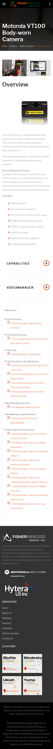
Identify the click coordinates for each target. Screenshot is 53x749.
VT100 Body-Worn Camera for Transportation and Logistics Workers (28, 479)
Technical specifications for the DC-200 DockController (27, 385)
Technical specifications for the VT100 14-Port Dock (29, 376)
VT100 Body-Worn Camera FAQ (25, 354)
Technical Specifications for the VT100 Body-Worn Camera (29, 341)
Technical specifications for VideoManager (23, 420)
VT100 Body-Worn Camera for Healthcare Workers (25, 462)
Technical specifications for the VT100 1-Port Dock (29, 367)
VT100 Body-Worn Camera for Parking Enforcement (28, 497)
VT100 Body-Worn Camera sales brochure (26, 325)
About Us (6, 613)
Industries (7, 628)
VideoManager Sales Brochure (25, 407)
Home (4, 46)
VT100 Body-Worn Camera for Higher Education (28, 488)
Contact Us (7, 638)
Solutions (13, 46)
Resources (10, 310)
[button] (26, 263)
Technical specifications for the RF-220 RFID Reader (27, 393)
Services (6, 623)
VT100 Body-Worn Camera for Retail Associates (28, 444)
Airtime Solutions (10, 633)
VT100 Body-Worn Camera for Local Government (27, 506)
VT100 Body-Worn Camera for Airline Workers (28, 471)
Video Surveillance (27, 46)
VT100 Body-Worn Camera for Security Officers (29, 453)
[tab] (26, 263)
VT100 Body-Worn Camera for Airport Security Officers (28, 436)
